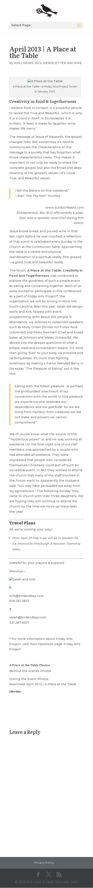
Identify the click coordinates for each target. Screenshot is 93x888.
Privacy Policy (44, 862)
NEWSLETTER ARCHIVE (62, 63)
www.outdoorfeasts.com (64, 207)
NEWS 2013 (32, 63)
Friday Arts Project (42, 296)
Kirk (17, 63)
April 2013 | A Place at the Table (51, 684)
